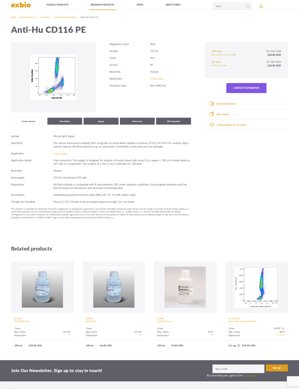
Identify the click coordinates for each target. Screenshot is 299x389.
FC (69, 339)
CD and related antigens (74, 17)
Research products (109, 6)
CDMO (146, 6)
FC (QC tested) (158, 78)
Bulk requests (226, 119)
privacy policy (250, 379)
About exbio (178, 6)
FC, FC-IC (279, 339)
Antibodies (51, 17)
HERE (234, 54)
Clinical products (63, 6)
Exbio (14, 17)
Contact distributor (246, 89)
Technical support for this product (237, 131)
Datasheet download (230, 107)
